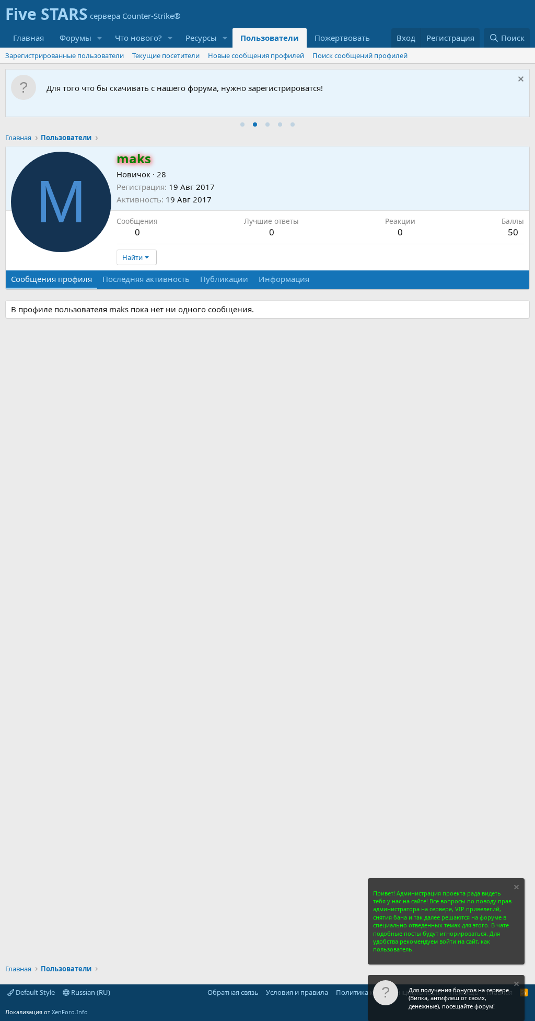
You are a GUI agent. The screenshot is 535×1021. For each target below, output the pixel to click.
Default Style (34, 992)
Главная (28, 37)
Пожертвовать (342, 37)
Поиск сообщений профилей (360, 55)
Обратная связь (233, 992)
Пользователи (269, 37)
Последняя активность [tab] (146, 279)
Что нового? (138, 37)
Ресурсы (201, 37)
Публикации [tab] (224, 279)
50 (513, 232)
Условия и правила (297, 992)
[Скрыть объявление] (519, 80)
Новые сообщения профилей (256, 55)
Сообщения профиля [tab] (51, 279)
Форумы (75, 37)
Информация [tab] (284, 279)
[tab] (242, 124)
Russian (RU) (89, 992)
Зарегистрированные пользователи (64, 55)
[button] (99, 38)
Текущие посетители (166, 55)
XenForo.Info (70, 1012)
